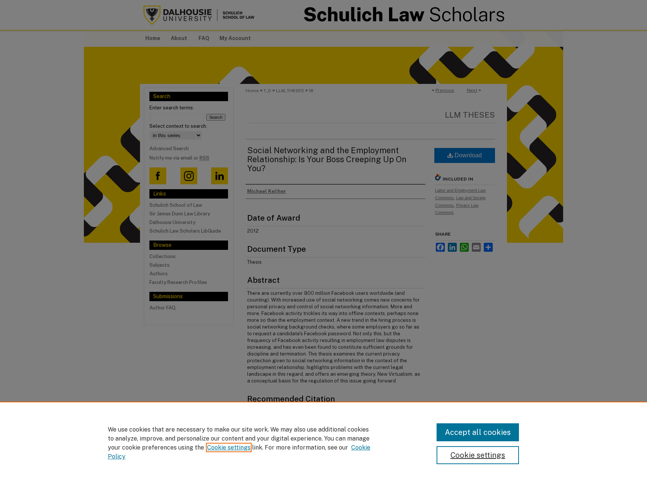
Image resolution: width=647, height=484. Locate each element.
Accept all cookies (478, 432)
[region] (323, 443)
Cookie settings (228, 447)
